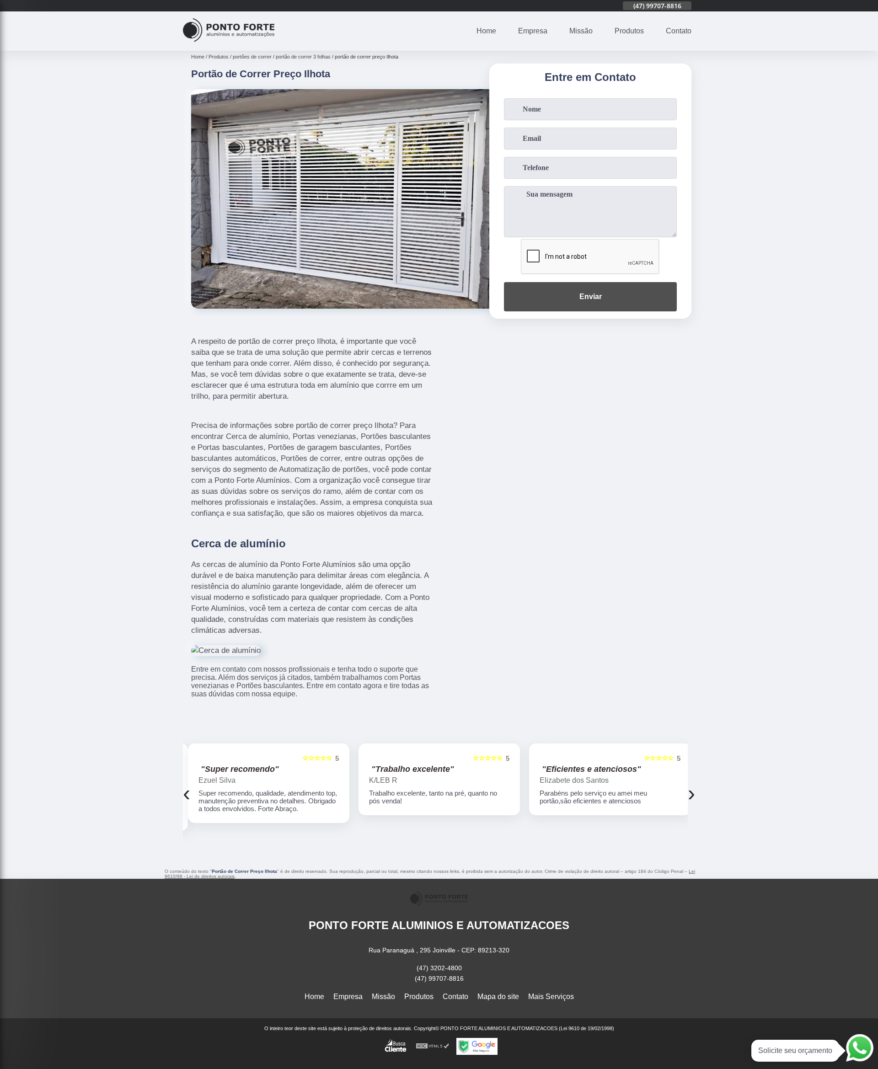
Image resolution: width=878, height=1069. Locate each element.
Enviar (590, 296)
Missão (581, 31)
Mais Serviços (551, 996)
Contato (678, 31)
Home (486, 31)
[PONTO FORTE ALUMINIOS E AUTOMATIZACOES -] (228, 45)
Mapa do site (498, 996)
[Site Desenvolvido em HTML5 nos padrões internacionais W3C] (433, 1046)
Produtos (629, 31)
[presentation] (186, 793)
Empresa (532, 31)
